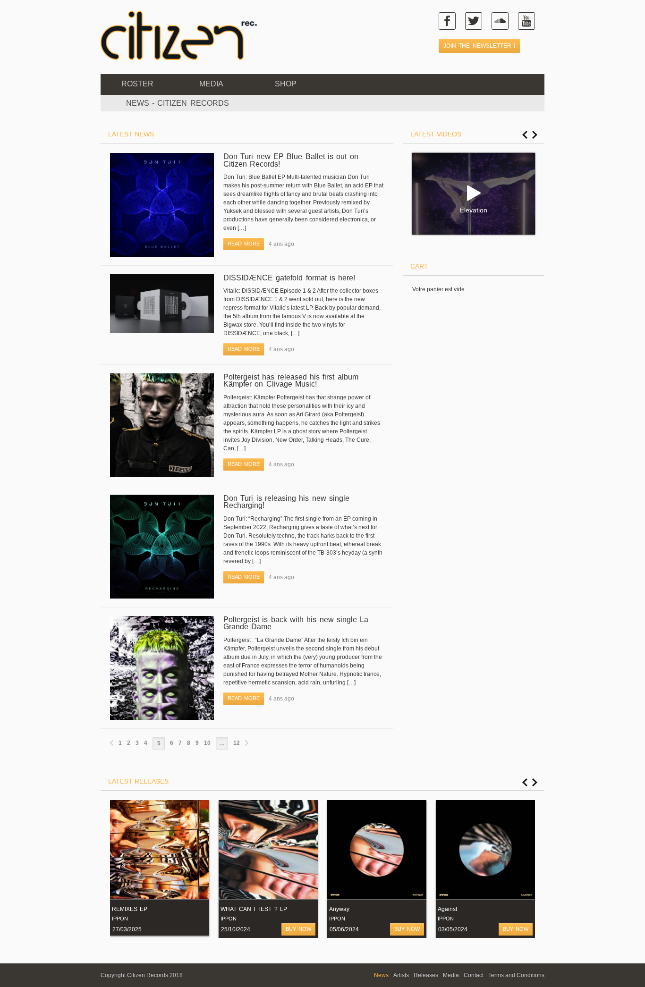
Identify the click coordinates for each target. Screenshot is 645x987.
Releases (426, 975)
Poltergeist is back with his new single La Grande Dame (295, 623)
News (381, 975)
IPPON (120, 918)
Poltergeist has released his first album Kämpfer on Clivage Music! (290, 380)
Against (447, 909)
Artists (401, 975)
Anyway (339, 909)
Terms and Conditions (516, 975)
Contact (474, 975)
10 (207, 743)
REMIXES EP (129, 909)
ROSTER (137, 84)
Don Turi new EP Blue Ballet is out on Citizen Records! (290, 160)
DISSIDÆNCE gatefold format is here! (289, 278)
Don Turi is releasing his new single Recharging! (286, 502)
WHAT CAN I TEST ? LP (254, 909)
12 (236, 743)
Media (211, 84)
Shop (286, 84)
